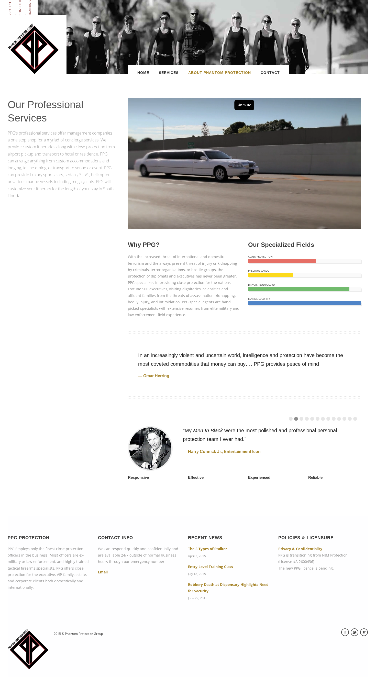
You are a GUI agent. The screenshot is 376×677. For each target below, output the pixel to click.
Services (169, 73)
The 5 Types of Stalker (207, 548)
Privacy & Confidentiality (300, 548)
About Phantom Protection (219, 73)
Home (143, 73)
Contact (270, 73)
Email (103, 572)
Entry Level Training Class (210, 566)
